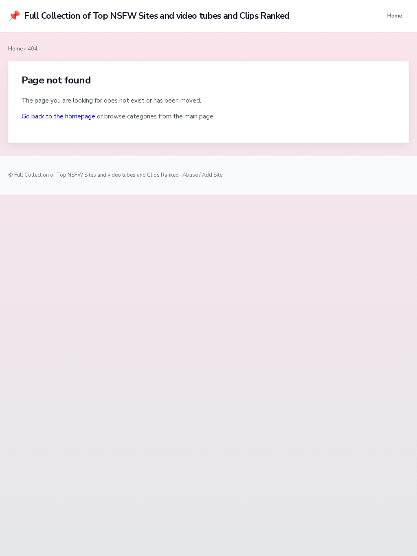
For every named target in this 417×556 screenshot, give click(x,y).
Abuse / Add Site (202, 175)
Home (394, 15)
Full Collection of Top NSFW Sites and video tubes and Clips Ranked (149, 15)
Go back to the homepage (58, 116)
